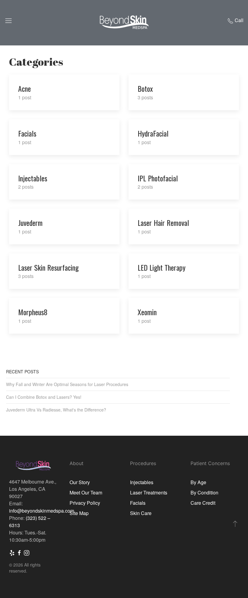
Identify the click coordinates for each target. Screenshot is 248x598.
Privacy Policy (85, 502)
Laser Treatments (148, 492)
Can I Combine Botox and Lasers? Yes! (43, 397)
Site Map (79, 513)
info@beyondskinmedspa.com (41, 510)
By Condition (204, 492)
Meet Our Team (86, 492)
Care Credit (203, 502)
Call (238, 20)
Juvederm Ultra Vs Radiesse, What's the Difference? (56, 410)
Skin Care (141, 513)
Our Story (80, 482)
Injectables (141, 482)
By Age (198, 482)
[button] (235, 523)
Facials (137, 502)
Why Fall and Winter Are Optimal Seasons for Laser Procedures (67, 384)
